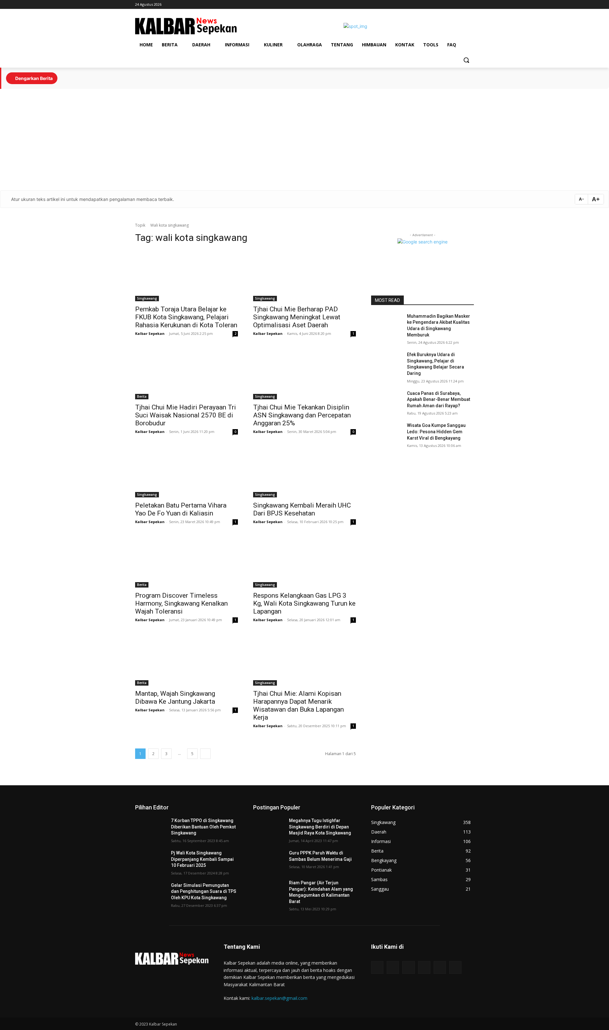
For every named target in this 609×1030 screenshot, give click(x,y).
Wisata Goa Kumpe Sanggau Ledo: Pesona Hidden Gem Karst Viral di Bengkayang (436, 431)
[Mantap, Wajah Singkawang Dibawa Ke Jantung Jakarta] (186, 660)
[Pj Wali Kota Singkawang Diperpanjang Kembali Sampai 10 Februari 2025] (150, 861)
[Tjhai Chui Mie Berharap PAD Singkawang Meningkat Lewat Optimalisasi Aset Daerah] (304, 275)
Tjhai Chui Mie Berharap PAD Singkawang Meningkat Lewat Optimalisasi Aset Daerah (296, 317)
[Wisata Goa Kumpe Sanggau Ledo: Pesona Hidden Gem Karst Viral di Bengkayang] (386, 433)
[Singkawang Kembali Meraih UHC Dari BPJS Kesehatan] (304, 471)
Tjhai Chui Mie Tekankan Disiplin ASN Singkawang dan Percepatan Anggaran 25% (302, 415)
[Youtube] (461, 4)
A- (581, 199)
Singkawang (147, 298)
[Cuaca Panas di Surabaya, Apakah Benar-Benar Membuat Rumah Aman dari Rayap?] (386, 401)
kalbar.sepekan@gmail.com (279, 998)
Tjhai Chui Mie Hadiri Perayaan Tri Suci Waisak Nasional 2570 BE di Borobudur (185, 415)
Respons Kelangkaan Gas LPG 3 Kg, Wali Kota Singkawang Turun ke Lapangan (304, 603)
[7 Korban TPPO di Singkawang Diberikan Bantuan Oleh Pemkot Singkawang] (150, 828)
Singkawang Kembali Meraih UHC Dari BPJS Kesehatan (302, 509)
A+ (596, 199)
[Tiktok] (435, 4)
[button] (466, 60)
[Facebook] (444, 4)
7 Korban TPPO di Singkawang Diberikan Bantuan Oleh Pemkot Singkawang (203, 826)
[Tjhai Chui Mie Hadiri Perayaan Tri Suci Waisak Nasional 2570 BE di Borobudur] (186, 373)
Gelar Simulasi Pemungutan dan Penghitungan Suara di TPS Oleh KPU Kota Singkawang (203, 891)
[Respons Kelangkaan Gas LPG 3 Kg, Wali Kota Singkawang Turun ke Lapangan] (304, 562)
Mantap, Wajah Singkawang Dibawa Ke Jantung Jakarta (175, 697)
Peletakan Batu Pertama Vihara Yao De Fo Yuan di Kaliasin (180, 509)
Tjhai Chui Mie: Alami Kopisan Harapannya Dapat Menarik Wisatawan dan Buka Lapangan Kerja (298, 705)
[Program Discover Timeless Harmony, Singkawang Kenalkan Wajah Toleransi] (186, 562)
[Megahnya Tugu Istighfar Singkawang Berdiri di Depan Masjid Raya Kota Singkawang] (268, 828)
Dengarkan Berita (33, 78)
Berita (142, 396)
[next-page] (205, 753)
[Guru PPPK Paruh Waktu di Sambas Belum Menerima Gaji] (268, 861)
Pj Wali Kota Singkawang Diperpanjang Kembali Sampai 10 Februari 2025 (202, 859)
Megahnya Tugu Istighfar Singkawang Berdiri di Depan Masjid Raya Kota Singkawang (320, 826)
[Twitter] (470, 4)
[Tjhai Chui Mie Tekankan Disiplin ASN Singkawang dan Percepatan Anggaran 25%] (304, 373)
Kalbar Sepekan (150, 333)
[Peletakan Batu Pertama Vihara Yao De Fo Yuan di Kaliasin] (186, 471)
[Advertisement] (304, 139)
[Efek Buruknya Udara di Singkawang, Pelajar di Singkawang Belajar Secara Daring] (386, 362)
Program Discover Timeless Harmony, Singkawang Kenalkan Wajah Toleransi (181, 603)
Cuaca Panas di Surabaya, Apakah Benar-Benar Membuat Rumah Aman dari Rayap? (438, 399)
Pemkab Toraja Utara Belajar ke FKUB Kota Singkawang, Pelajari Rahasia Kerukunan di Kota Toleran (186, 317)
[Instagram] (452, 4)
